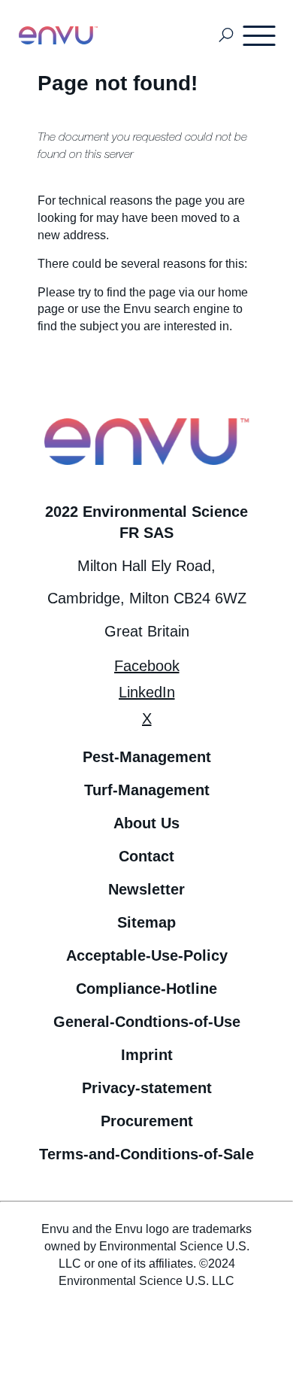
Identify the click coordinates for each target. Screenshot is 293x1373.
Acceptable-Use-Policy (147, 955)
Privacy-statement (147, 1088)
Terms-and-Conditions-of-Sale (146, 1154)
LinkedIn (147, 692)
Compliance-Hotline (146, 988)
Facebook (147, 666)
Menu (260, 35)
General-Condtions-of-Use (146, 1021)
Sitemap (146, 922)
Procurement (147, 1121)
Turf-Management (147, 790)
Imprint (147, 1054)
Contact (146, 856)
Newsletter (146, 889)
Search (226, 35)
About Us (146, 823)
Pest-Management (147, 757)
